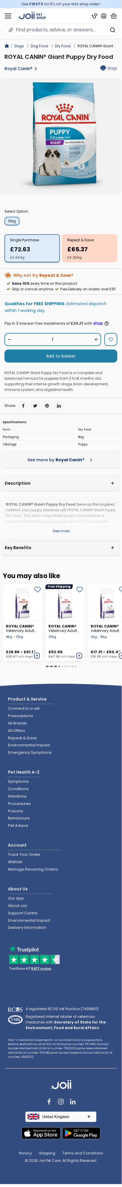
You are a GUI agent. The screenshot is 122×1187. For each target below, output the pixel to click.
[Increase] (95, 339)
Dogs (19, 45)
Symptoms (18, 781)
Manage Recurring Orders (33, 869)
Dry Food (63, 45)
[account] (103, 16)
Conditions (18, 789)
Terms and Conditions (82, 1153)
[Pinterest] (47, 405)
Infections (17, 796)
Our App (16, 898)
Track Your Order (24, 854)
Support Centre (23, 913)
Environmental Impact (29, 745)
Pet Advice (18, 825)
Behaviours (19, 818)
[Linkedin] (73, 1102)
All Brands (17, 723)
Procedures (19, 803)
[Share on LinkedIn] (58, 405)
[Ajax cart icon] (113, 16)
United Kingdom (55, 1117)
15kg (12, 221)
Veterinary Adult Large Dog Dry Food (20, 628)
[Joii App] (94, 16)
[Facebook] (23, 405)
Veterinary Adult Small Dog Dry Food (105, 628)
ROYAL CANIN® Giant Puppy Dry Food (58, 56)
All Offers (16, 730)
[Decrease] (9, 339)
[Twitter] (35, 405)
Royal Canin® (18, 69)
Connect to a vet (24, 708)
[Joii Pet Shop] (32, 16)
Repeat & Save (80, 239)
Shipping (47, 1153)
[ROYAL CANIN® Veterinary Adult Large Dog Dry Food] (23, 602)
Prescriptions (20, 716)
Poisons (15, 811)
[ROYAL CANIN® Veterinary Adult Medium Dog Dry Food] (65, 602)
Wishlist (15, 862)
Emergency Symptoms (30, 752)
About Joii (17, 905)
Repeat (31, 656)
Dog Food (39, 45)
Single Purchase (24, 239)
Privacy (25, 1153)
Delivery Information (27, 927)
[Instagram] (61, 1102)
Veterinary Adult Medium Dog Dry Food (63, 628)
